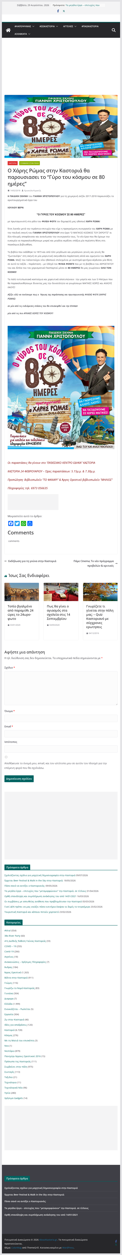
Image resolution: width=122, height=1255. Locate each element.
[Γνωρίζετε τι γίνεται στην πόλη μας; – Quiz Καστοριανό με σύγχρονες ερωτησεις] (100, 585)
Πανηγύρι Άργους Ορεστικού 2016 (22, 1056)
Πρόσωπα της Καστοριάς (17, 1061)
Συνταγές (9, 1071)
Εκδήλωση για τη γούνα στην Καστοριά (32, 561)
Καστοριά (12, 163)
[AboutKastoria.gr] (8, 30)
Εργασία (8, 1014)
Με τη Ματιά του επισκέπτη (19, 1040)
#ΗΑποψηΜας (23, 26)
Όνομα (9, 711)
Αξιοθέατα (21, 33)
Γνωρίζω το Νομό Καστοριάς (19, 988)
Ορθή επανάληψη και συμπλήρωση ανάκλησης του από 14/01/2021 (40, 896)
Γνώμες (8, 982)
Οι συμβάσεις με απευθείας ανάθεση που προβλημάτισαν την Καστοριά (43, 901)
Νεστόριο (9, 1050)
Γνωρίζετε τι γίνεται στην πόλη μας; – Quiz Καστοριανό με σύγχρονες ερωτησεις (99, 616)
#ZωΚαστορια (47, 26)
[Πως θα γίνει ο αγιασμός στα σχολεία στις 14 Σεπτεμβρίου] (61, 585)
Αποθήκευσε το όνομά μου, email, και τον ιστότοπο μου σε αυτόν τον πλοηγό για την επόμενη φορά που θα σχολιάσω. (55, 766)
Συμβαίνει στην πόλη (29, 163)
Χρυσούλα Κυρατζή (32, 190)
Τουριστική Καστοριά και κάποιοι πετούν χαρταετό (31, 911)
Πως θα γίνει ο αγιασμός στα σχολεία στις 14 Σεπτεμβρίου (58, 612)
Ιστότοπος (10, 742)
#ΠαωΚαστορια (90, 26)
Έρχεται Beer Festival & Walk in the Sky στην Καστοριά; (33, 880)
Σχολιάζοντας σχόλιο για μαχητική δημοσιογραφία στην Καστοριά (39, 875)
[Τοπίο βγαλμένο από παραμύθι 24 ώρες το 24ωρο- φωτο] (21, 585)
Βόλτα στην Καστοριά (16, 977)
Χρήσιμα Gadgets (13, 1098)
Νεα (6, 1045)
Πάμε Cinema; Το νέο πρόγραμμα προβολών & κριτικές (94, 563)
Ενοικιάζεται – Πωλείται (17, 1009)
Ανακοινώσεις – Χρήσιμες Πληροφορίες (25, 961)
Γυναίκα (8, 993)
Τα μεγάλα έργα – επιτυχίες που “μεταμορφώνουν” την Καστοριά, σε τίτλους (45, 890)
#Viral (7, 930)
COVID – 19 (10, 946)
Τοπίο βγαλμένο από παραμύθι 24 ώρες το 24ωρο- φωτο (20, 612)
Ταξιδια (8, 1077)
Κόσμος (8, 1035)
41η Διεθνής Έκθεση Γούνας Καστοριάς (25, 940)
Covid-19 (9, 951)
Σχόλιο (9, 667)
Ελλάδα (8, 1003)
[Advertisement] (61, 71)
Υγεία (7, 1092)
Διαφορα (9, 998)
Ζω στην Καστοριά (14, 1019)
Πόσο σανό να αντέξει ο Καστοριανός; (24, 885)
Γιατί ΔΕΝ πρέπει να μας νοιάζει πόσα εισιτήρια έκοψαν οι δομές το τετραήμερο (47, 906)
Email (8, 726)
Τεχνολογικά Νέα (13, 1087)
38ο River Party (12, 935)
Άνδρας (8, 967)
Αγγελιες (68, 26)
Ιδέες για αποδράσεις (15, 1024)
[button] (32, 26)
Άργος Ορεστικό (12, 972)
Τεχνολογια (10, 1082)
